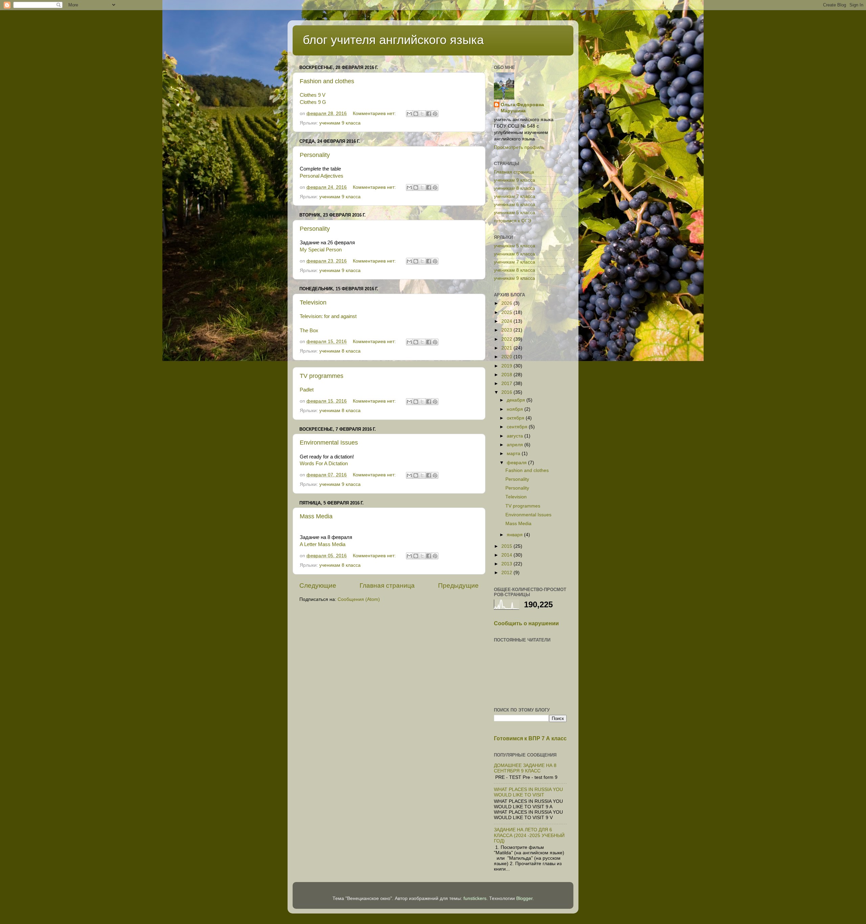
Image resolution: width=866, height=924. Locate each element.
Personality (315, 155)
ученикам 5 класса (514, 212)
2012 (507, 572)
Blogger (524, 898)
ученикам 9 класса (340, 123)
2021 (507, 348)
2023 (507, 330)
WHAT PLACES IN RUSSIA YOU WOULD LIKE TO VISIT (528, 792)
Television (313, 302)
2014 (507, 555)
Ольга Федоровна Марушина (522, 108)
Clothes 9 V (312, 95)
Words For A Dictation (324, 463)
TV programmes (321, 376)
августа (515, 435)
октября (516, 418)
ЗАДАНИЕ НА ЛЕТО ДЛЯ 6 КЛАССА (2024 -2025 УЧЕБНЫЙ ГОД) (529, 835)
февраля (517, 462)
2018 (507, 374)
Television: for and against (328, 316)
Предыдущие (458, 585)
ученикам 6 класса (514, 204)
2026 (507, 303)
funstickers (474, 898)
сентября (518, 426)
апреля (515, 444)
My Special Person (321, 249)
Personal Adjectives (321, 176)
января (515, 534)
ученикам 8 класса (340, 351)
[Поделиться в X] (422, 113)
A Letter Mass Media (322, 544)
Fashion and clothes (327, 81)
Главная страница (387, 585)
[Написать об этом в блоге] (415, 113)
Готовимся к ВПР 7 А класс (530, 738)
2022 (507, 339)
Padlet (307, 389)
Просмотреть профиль (519, 147)
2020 (507, 356)
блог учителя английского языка (393, 40)
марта (514, 453)
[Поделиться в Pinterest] (435, 113)
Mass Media (316, 516)
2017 (507, 383)
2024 (507, 321)
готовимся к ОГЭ (512, 220)
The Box (309, 330)
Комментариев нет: (375, 113)
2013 (507, 563)
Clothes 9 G (313, 102)
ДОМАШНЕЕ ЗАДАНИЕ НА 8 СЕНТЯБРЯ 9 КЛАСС (525, 768)
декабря (516, 400)
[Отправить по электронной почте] (409, 113)
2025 (507, 312)
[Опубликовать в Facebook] (428, 113)
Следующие (317, 585)
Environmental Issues (329, 442)
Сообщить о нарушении (526, 623)
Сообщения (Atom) (359, 599)
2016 (507, 392)
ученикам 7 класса (514, 196)
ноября (515, 409)
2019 (507, 365)
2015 (507, 546)
